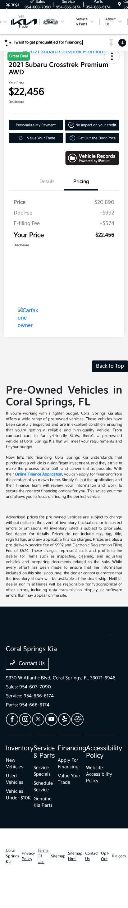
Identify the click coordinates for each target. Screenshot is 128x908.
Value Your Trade (41, 138)
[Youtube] (51, 719)
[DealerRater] (77, 719)
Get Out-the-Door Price (97, 138)
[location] (119, 4)
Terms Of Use (43, 856)
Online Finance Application (38, 474)
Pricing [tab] (81, 182)
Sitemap (58, 856)
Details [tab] (46, 182)
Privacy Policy (28, 856)
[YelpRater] (64, 719)
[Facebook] (12, 719)
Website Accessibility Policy (99, 774)
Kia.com (119, 856)
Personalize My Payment (36, 125)
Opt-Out (105, 856)
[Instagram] (25, 719)
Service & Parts (44, 752)
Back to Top (110, 366)
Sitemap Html (75, 856)
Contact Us (31, 664)
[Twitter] (38, 719)
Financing (72, 748)
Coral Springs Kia (12, 856)
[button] (92, 125)
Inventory (20, 748)
